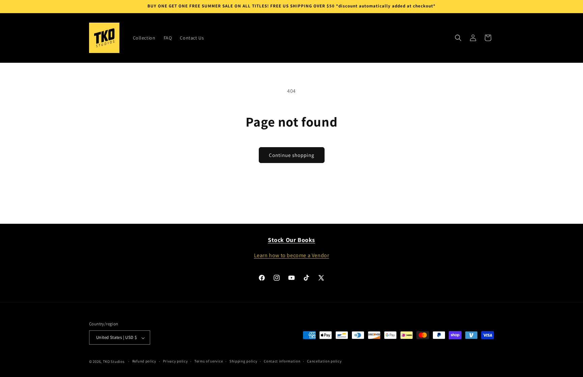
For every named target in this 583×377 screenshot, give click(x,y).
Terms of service (208, 361)
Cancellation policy (324, 361)
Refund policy (144, 361)
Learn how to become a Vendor (291, 255)
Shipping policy (243, 361)
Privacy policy (175, 361)
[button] (458, 37)
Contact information (282, 361)
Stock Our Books (291, 240)
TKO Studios (114, 361)
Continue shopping (291, 155)
